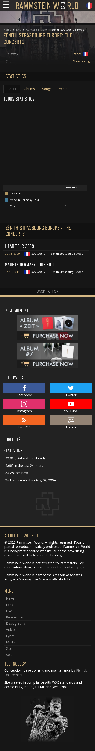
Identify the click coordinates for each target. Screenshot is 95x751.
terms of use (67, 567)
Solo (9, 654)
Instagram (24, 411)
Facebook (24, 395)
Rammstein (14, 617)
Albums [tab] (29, 89)
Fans (9, 604)
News (10, 598)
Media (10, 642)
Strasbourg (81, 61)
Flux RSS (24, 427)
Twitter (70, 395)
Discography (15, 623)
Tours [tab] (11, 89)
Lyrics (10, 636)
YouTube (71, 411)
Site (9, 648)
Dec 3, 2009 (12, 253)
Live (18, 29)
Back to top (47, 291)
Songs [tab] (47, 89)
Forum (71, 427)
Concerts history (36, 29)
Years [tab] (63, 89)
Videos (11, 629)
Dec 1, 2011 (12, 272)
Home (7, 29)
